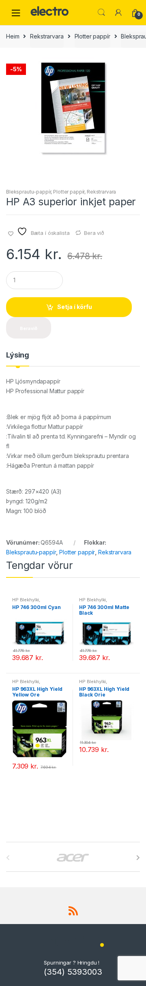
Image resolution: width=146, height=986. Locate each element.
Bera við (94, 233)
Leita (101, 12)
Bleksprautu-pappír (28, 192)
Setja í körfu (74, 306)
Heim (12, 36)
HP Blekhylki (25, 600)
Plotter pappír (92, 36)
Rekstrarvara (46, 36)
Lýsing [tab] (17, 355)
